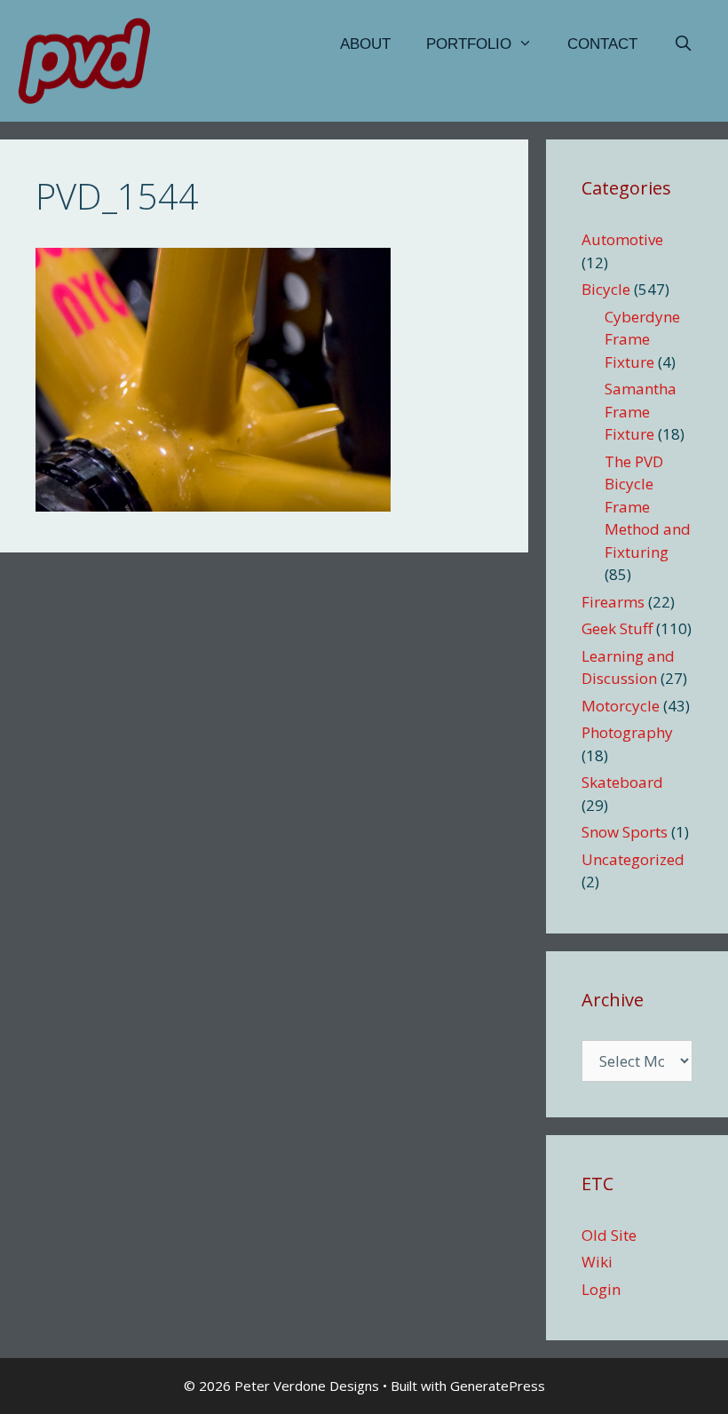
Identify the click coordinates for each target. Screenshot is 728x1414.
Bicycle (606, 289)
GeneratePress (497, 1385)
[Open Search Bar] (682, 44)
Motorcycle (621, 705)
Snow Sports (625, 832)
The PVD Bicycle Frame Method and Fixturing (648, 506)
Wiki (597, 1261)
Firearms (613, 602)
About (365, 44)
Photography (627, 732)
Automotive (622, 239)
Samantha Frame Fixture (641, 411)
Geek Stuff (617, 628)
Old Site (609, 1235)
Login (601, 1289)
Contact (602, 44)
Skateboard (622, 782)
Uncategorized (633, 859)
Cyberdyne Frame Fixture (642, 339)
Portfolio (468, 44)
